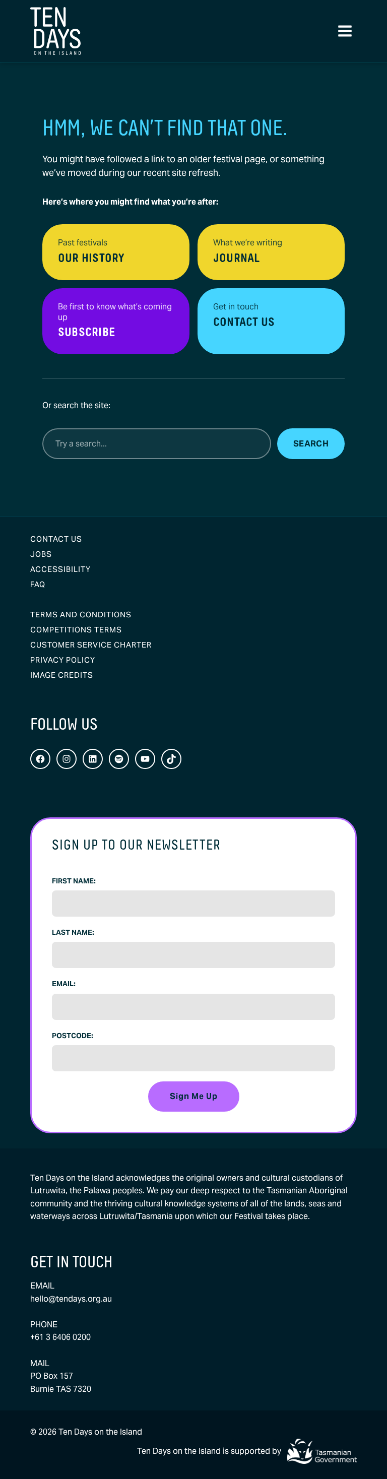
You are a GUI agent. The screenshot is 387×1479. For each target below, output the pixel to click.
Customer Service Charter (91, 645)
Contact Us (56, 539)
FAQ (37, 584)
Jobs (41, 554)
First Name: (74, 880)
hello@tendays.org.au (71, 1299)
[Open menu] (345, 31)
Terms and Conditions (81, 614)
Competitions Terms (76, 629)
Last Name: (73, 932)
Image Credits (61, 675)
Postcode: (72, 1035)
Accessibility (60, 569)
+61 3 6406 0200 (60, 1337)
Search (311, 443)
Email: (64, 983)
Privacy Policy (62, 660)
